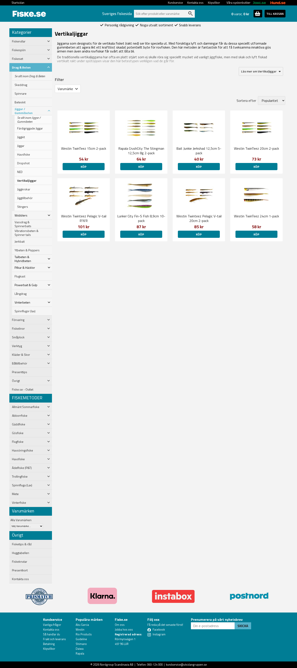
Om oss (120, 625)
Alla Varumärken (21, 520)
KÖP (83, 166)
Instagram (159, 634)
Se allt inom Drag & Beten (30, 76)
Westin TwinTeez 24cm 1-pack (256, 216)
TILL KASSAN (275, 13)
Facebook (159, 629)
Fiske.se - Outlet (22, 389)
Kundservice (175, 2)
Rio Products (84, 634)
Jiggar (20, 146)
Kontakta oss (195, 2)
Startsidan (18, 2)
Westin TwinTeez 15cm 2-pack (83, 148)
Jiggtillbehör (25, 198)
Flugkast (20, 276)
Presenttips (19, 372)
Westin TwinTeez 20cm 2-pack (256, 148)
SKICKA (242, 625)
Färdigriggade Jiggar (30, 128)
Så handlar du (51, 634)
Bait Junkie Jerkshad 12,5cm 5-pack (198, 151)
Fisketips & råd (22, 544)
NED (20, 172)
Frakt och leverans (54, 639)
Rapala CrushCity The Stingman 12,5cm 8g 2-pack (141, 151)
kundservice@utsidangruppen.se (186, 664)
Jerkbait (20, 241)
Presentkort (20, 570)
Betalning (49, 644)
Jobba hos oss (124, 629)
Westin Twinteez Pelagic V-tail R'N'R (83, 218)
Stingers (22, 207)
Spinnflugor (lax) (25, 311)
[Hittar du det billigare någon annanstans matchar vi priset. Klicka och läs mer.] (39, 594)
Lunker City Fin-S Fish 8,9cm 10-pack (141, 218)
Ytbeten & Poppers (27, 250)
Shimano (81, 644)
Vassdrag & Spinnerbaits (23, 224)
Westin (80, 629)
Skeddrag (21, 85)
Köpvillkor (214, 2)
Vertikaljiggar (27, 181)
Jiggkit (21, 137)
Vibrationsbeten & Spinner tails (26, 233)
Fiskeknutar (19, 561)
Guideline (81, 639)
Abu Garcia (82, 625)
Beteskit (20, 102)
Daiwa (79, 648)
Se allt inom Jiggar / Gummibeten (29, 120)
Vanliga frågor (52, 625)
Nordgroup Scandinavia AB (116, 664)
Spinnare (21, 94)
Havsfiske (23, 154)
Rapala (80, 653)
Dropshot (23, 163)
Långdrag (21, 294)
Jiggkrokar (23, 189)
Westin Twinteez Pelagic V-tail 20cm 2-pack (199, 218)
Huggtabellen (20, 552)
